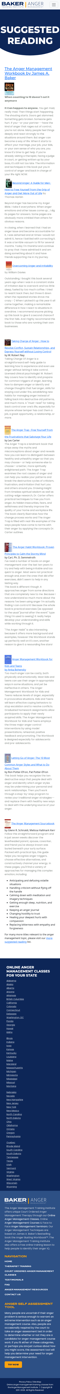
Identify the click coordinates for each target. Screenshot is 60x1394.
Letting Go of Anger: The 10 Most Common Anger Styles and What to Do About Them (27, 763)
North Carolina (14, 1114)
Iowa (8, 1045)
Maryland (11, 1064)
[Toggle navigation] (54, 5)
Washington (12, 1175)
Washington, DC (15, 1017)
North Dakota (13, 1118)
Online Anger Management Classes (30, 1217)
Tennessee (12, 1157)
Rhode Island (13, 1146)
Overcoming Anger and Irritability (32, 266)
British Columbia (15, 999)
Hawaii (9, 1028)
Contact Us (13, 1294)
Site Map (37, 1382)
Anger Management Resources (26, 1289)
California (11, 1002)
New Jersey (12, 1103)
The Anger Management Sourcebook (32, 823)
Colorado (11, 1006)
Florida (9, 1021)
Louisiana (11, 1056)
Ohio (9, 1121)
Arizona (10, 991)
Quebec (10, 1142)
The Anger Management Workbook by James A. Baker (28, 73)
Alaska (9, 984)
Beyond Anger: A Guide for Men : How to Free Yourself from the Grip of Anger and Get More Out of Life (28, 188)
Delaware (11, 1013)
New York (11, 1107)
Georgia (10, 1024)
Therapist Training (18, 1266)
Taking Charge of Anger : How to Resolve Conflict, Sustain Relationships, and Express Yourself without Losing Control (30, 346)
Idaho (9, 1032)
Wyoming (11, 1186)
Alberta (10, 988)
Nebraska (11, 1092)
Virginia (10, 1171)
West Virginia (13, 1179)
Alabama (11, 980)
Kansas (10, 1049)
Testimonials (14, 1280)
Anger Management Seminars (29, 1226)
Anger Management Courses (22, 1223)
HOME (8, 1261)
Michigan (11, 1071)
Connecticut (13, 1010)
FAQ (7, 1285)
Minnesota (12, 1075)
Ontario (10, 1129)
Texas (9, 1160)
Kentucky (11, 1053)
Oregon (10, 1132)
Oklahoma (12, 1125)
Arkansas (11, 995)
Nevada (10, 1095)
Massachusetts (14, 1067)
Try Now (13, 1364)
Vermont (11, 1168)
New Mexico (12, 1110)
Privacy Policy (25, 1382)
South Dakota (13, 1153)
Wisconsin (11, 1183)
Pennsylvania (13, 1136)
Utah (9, 1164)
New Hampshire (14, 1099)
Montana (11, 1086)
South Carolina (14, 1149)
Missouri (10, 1082)
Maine (9, 1060)
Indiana (10, 1042)
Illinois (9, 1038)
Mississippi (11, 1078)
